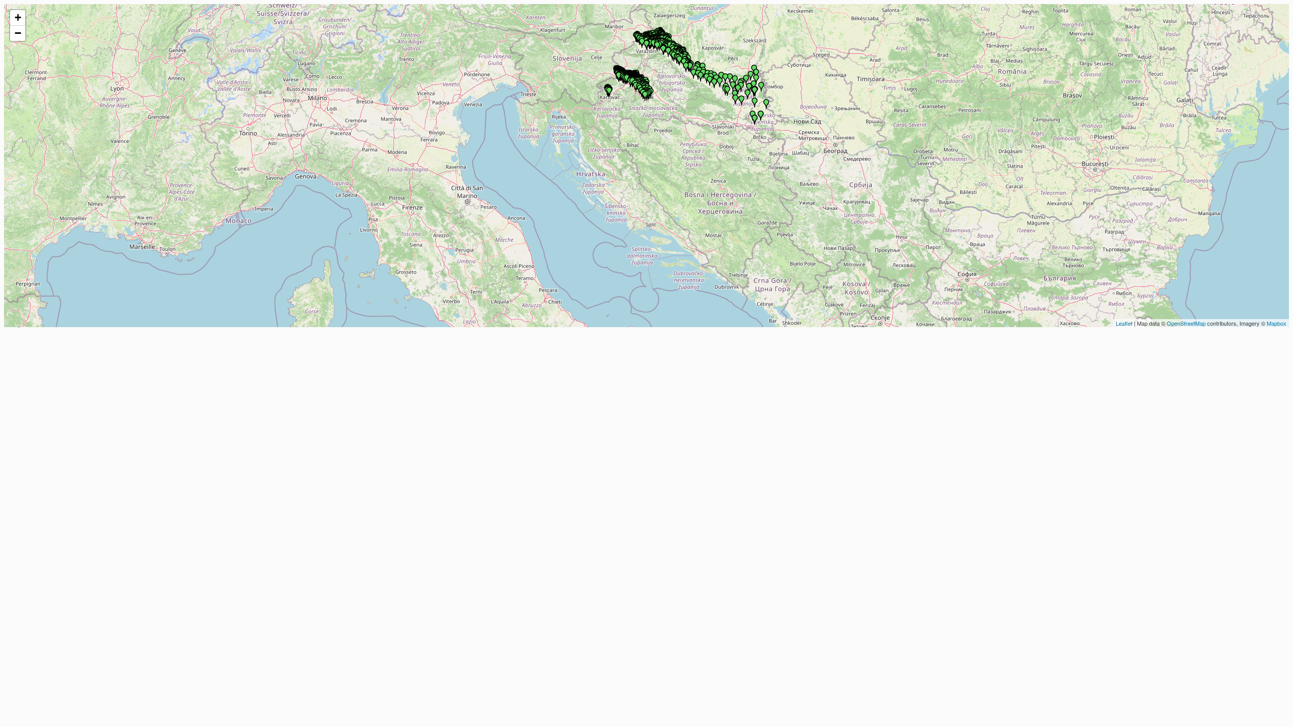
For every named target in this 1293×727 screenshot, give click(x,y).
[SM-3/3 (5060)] (619, 77)
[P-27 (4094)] (720, 82)
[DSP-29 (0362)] (645, 96)
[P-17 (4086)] (738, 89)
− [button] (18, 33)
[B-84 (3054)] (679, 61)
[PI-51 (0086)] (627, 79)
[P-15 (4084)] (735, 99)
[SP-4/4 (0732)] (609, 92)
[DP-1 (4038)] (642, 43)
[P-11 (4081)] (756, 74)
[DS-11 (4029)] (693, 74)
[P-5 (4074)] (761, 87)
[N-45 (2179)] (650, 44)
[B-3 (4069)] (746, 80)
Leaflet (1124, 323)
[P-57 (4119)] (741, 87)
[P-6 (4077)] (755, 102)
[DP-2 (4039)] (646, 45)
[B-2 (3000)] (663, 50)
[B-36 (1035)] (730, 78)
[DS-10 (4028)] (668, 52)
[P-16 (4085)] (747, 94)
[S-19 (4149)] (755, 91)
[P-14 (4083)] (741, 100)
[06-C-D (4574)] (755, 120)
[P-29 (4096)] (710, 81)
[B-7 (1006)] (657, 46)
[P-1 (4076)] (766, 104)
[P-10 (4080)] (756, 79)
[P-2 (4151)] (749, 88)
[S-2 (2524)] (654, 44)
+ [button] (18, 17)
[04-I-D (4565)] (761, 116)
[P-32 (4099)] (701, 77)
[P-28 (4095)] (721, 77)
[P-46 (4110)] (686, 67)
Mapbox (1276, 323)
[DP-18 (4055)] (714, 83)
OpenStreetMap (1186, 323)
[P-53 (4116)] (725, 78)
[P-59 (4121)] (733, 86)
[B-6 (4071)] (727, 91)
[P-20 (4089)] (751, 76)
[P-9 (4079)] (754, 85)
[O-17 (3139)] (690, 67)
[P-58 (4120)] (735, 80)
